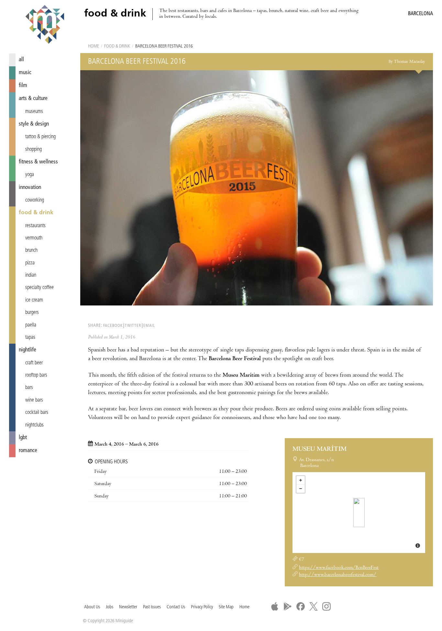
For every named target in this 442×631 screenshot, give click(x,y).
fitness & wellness (38, 162)
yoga (29, 174)
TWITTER (133, 326)
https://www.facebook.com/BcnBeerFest (339, 567)
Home (93, 46)
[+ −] (359, 512)
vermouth (33, 238)
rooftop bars (36, 375)
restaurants (35, 225)
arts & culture (33, 98)
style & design (34, 124)
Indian (30, 275)
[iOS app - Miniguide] (275, 606)
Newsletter (128, 607)
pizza (30, 263)
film (23, 85)
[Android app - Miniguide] (287, 606)
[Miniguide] (44, 25)
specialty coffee (39, 287)
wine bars (34, 400)
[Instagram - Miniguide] (326, 606)
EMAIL (149, 326)
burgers (32, 312)
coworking (34, 200)
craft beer (34, 363)
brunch (31, 250)
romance (28, 450)
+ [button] (300, 480)
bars (29, 387)
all (21, 59)
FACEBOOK (113, 326)
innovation (30, 187)
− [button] (300, 488)
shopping (33, 149)
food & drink (36, 213)
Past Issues (152, 607)
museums (34, 111)
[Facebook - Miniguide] (300, 606)
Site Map (226, 607)
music (25, 72)
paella (30, 325)
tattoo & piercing (40, 136)
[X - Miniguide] (313, 606)
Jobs (109, 607)
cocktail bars (36, 412)
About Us (92, 607)
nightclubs (34, 425)
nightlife (27, 350)
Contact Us (176, 607)
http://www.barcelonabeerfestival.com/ (337, 575)
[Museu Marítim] (359, 512)
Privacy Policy (202, 607)
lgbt (23, 437)
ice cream (34, 300)
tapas (30, 337)
